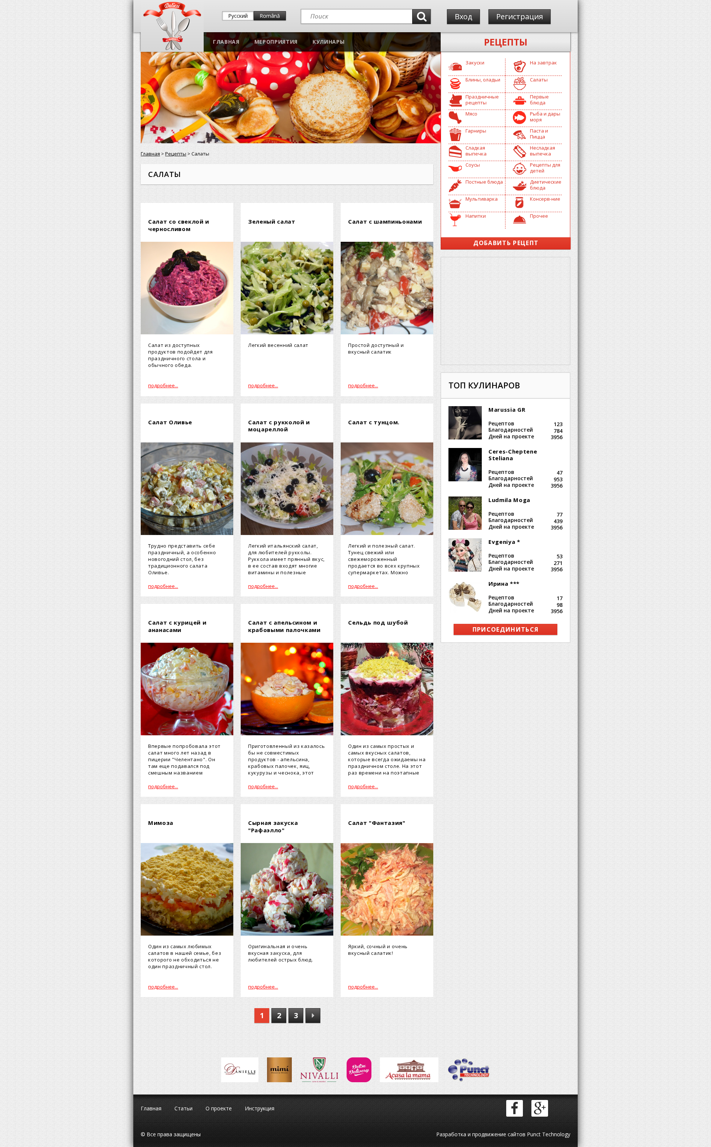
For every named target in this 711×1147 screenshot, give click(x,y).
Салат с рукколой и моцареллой (279, 425)
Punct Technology (547, 1134)
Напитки (475, 216)
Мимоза (160, 822)
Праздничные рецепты (482, 99)
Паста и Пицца (539, 133)
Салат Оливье (170, 422)
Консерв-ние (545, 198)
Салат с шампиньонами (385, 221)
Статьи (183, 1108)
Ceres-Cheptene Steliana (512, 455)
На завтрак (543, 62)
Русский (238, 15)
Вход (463, 16)
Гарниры (475, 130)
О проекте (219, 1108)
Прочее (539, 216)
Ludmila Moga (509, 500)
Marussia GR (506, 409)
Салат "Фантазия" (376, 822)
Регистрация (519, 16)
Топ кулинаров (484, 385)
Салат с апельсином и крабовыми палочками (284, 626)
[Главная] (172, 48)
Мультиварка (481, 198)
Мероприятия (276, 41)
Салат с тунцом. (374, 422)
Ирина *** (504, 583)
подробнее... (163, 385)
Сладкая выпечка (476, 150)
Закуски (474, 62)
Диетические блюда (545, 184)
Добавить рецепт (506, 243)
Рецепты (505, 42)
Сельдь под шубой (378, 622)
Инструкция (259, 1108)
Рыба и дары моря (545, 116)
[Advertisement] (505, 311)
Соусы (472, 164)
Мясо (471, 113)
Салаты (539, 79)
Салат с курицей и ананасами (177, 626)
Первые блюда (539, 99)
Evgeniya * (504, 541)
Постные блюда (484, 181)
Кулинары (328, 41)
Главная (226, 41)
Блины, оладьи (482, 79)
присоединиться (506, 629)
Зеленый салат (272, 221)
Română (270, 15)
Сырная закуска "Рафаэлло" (273, 826)
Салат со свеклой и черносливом (178, 225)
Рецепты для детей (545, 167)
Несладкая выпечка (542, 150)
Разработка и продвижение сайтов (480, 1134)
